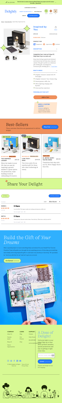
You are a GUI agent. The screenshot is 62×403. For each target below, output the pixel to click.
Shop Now (47, 127)
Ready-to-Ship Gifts (25, 11)
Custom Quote (9, 338)
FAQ (21, 342)
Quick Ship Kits (8, 21)
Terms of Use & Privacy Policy (25, 365)
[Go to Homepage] (11, 12)
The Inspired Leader (6, 159)
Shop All (9, 342)
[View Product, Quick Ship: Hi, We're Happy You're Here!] (51, 144)
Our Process (22, 338)
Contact (31, 334)
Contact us (40, 108)
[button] (46, 11)
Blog (21, 334)
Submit (42, 361)
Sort (45, 201)
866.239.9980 (32, 340)
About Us (9, 334)
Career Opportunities (11, 345)
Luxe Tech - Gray (26, 159)
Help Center (32, 337)
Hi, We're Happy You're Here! (48, 159)
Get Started (9, 261)
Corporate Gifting (30, 7)
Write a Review (56, 196)
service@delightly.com (35, 343)
